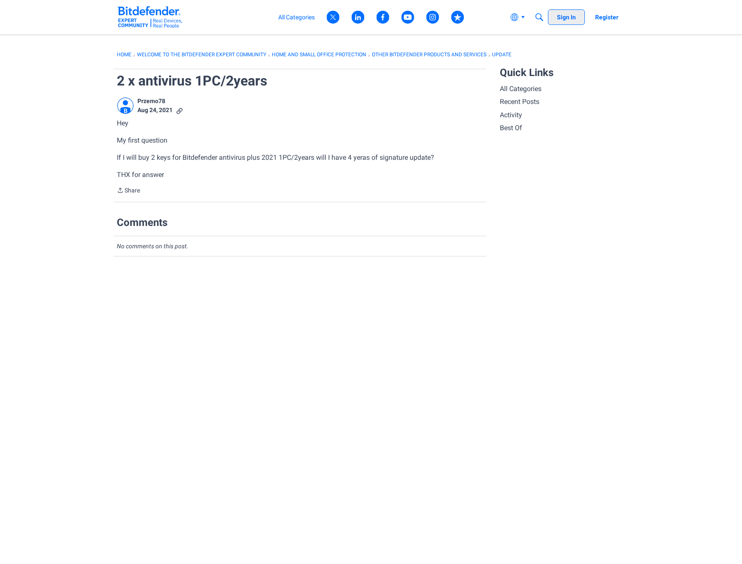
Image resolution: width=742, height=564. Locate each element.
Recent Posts (519, 102)
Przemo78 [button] (151, 101)
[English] (150, 17)
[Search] (539, 17)
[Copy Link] (179, 110)
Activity (511, 115)
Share (128, 191)
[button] (125, 105)
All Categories (520, 89)
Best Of (511, 128)
